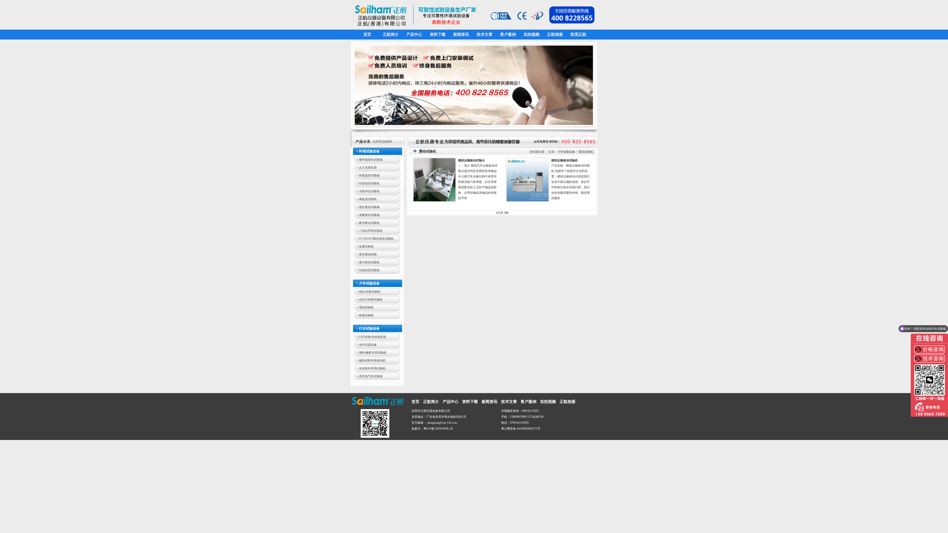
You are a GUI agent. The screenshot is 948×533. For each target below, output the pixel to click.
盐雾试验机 (366, 246)
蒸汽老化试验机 (369, 262)
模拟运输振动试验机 (564, 160)
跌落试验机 (366, 315)
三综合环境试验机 (371, 230)
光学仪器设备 (368, 344)
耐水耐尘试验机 (369, 223)
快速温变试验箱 (369, 175)
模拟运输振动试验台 (471, 160)
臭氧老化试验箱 (369, 215)
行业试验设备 (369, 328)
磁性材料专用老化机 (372, 360)
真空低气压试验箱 (371, 376)
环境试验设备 (369, 151)
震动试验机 (366, 307)
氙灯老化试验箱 (369, 207)
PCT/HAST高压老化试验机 (376, 238)
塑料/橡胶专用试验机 (372, 352)
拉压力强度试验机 (371, 299)
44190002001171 (527, 428)
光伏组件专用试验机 (372, 368)
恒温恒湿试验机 (369, 183)
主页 (551, 151)
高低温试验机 (368, 199)
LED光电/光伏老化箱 (372, 337)
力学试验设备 (369, 283)
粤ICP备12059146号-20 (438, 428)
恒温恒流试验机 (369, 270)
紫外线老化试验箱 (371, 159)
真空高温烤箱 (368, 254)
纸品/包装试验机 (369, 291)
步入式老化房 (368, 167)
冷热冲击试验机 (369, 191)
